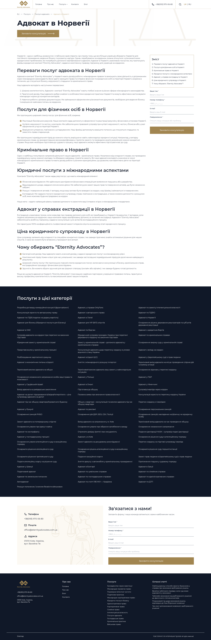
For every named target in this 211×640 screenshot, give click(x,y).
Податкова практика (115, 595)
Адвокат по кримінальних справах (154, 335)
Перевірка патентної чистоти (119, 592)
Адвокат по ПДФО (146, 313)
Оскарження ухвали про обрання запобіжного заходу (102, 427)
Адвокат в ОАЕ (24, 330)
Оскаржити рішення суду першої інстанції (157, 449)
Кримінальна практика (116, 621)
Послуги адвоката (42, 14)
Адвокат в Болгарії (86, 467)
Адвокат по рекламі (87, 409)
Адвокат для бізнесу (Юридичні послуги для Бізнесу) (41, 323)
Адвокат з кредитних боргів (151, 330)
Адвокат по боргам (86, 330)
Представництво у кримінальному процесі (36, 350)
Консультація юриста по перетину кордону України (162, 395)
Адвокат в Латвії (85, 318)
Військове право (114, 624)
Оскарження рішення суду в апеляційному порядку (162, 437)
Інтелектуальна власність (117, 613)
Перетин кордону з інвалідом (152, 402)
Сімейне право (113, 610)
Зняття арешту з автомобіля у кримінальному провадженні (105, 462)
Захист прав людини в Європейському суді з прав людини (165, 457)
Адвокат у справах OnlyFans (90, 308)
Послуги (62, 4)
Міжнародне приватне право (119, 589)
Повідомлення (156, 117)
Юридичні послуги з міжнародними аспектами (173, 74)
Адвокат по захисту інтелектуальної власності (159, 308)
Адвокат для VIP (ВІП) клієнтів (91, 323)
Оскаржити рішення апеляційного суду (35, 449)
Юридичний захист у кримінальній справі (36, 342)
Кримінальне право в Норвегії (166, 71)
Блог (86, 4)
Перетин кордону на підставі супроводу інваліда (160, 442)
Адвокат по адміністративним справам (156, 477)
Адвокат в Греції (145, 467)
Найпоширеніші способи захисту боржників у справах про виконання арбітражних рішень (171, 587)
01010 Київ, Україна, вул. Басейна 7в (34, 542)
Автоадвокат (23, 482)
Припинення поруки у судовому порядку (157, 462)
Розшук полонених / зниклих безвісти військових (39, 487)
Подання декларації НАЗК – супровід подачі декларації (163, 432)
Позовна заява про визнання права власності (99, 395)
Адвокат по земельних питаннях (32, 477)
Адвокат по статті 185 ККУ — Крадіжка (95, 482)
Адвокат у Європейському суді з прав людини (159, 357)
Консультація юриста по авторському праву (37, 313)
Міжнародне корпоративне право (121, 598)
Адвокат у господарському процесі (33, 437)
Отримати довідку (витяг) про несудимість (97, 432)
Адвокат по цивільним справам (92, 472)
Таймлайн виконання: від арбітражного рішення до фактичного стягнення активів (172, 597)
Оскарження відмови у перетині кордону (157, 370)
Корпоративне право (116, 607)
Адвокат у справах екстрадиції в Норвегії (170, 77)
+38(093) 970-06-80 (164, 4)
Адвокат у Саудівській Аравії (30, 384)
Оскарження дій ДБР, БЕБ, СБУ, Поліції (95, 414)
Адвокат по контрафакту (28, 432)
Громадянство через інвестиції (119, 586)
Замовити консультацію (34, 33)
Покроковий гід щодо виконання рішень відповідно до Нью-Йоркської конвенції (169, 602)
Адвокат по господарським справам (94, 477)
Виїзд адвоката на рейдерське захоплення (36, 389)
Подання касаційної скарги (90, 457)
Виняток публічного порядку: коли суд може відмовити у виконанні (170, 592)
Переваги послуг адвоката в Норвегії (169, 64)
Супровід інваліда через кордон (153, 389)
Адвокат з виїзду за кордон (150, 350)
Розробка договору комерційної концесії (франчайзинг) (43, 308)
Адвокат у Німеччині (147, 384)
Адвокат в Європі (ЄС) (87, 357)
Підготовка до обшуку (88, 389)
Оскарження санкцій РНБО (29, 414)
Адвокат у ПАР (145, 377)
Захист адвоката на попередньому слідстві (36, 422)
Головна (38, 4)
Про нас (50, 4)
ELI (18, 14)
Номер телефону (157, 100)
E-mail (152, 109)
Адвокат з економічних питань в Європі (35, 362)
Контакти (75, 4)
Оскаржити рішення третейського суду (35, 457)
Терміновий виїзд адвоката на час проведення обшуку (163, 422)
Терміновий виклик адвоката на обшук (35, 370)
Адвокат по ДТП (145, 482)
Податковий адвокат (26, 472)
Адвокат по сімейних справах (151, 472)
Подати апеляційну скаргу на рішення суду (37, 462)
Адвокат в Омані (85, 384)
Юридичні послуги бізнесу (118, 601)
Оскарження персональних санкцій (154, 409)
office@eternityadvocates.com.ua (40, 530)
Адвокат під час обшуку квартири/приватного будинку (42, 402)
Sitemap (20, 636)
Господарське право (115, 619)
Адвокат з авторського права (91, 313)
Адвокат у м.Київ (85, 437)
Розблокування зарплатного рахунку (34, 357)
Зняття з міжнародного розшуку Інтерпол (97, 362)
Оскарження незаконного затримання (156, 427)
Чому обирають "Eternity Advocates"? (168, 84)
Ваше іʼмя (154, 91)
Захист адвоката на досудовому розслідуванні (99, 442)
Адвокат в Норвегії (147, 318)
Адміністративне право (116, 604)
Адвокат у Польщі (86, 377)
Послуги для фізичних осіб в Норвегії (169, 67)
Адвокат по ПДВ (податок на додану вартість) (37, 318)
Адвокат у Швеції (25, 467)
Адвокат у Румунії (25, 409)
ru (189, 4)
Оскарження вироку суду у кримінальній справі (160, 342)
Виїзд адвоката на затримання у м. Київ (96, 422)
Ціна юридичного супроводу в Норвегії (170, 80)
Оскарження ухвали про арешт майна (34, 427)
